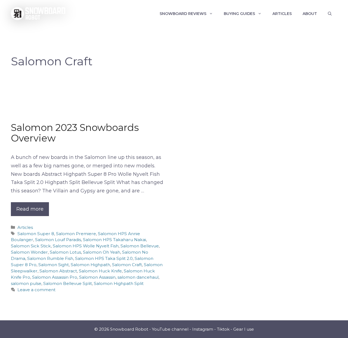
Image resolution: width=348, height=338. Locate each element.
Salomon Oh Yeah (101, 252)
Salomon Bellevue (139, 245)
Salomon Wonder (29, 252)
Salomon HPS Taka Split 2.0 (104, 258)
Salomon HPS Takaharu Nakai (114, 239)
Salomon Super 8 (35, 233)
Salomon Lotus (65, 252)
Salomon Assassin (97, 277)
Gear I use (243, 329)
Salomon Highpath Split (119, 283)
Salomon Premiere (76, 233)
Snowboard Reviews (183, 13)
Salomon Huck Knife (100, 271)
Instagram (202, 329)
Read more (30, 209)
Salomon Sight (53, 264)
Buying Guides (239, 13)
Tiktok (223, 329)
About (310, 13)
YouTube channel (170, 329)
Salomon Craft (127, 264)
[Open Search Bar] (329, 13)
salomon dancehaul (138, 277)
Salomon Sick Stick (31, 245)
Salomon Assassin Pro (54, 277)
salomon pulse (26, 283)
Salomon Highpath (90, 264)
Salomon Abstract (58, 271)
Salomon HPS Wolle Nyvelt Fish (86, 245)
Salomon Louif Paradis (58, 239)
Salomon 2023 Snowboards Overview (75, 133)
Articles (282, 13)
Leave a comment (36, 289)
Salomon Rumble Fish (50, 258)
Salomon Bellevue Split (67, 283)
